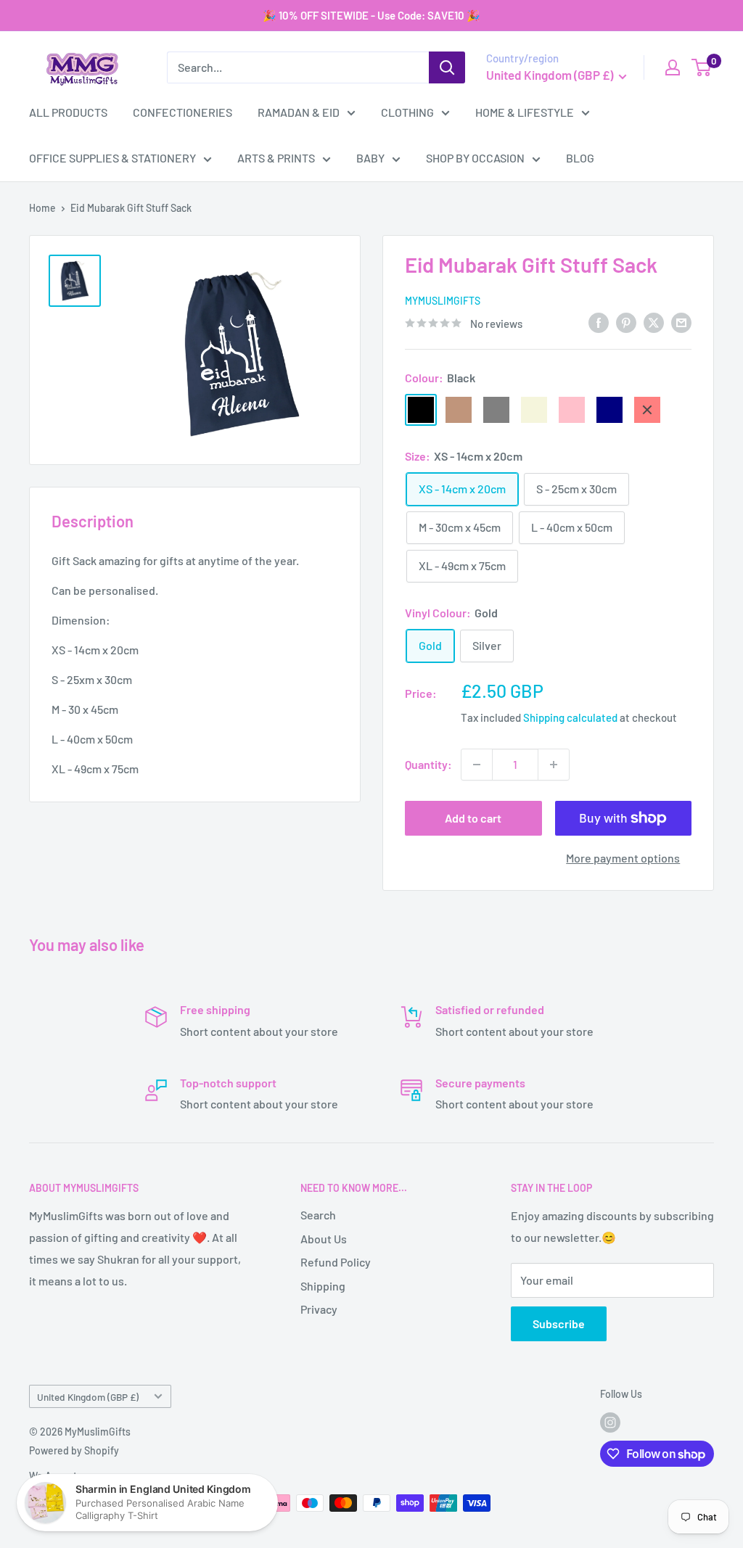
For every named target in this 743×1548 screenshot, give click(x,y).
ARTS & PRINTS (276, 158)
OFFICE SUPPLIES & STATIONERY (112, 158)
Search (318, 1215)
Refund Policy (335, 1262)
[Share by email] (681, 321)
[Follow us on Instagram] (610, 1422)
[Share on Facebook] (598, 321)
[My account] (672, 67)
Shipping (322, 1286)
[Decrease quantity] (476, 764)
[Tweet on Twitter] (654, 321)
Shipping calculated (570, 717)
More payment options (623, 858)
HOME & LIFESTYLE (524, 112)
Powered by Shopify (74, 1450)
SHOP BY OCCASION (475, 158)
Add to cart (473, 818)
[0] (702, 67)
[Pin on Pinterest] (626, 321)
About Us (323, 1239)
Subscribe (559, 1323)
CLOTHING (407, 112)
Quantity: (428, 764)
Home (42, 208)
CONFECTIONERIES (182, 112)
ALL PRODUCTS (68, 112)
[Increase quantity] (553, 764)
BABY (370, 158)
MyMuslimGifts (442, 301)
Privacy (318, 1309)
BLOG (580, 158)
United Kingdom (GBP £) (88, 1397)
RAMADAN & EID (299, 112)
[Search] (447, 67)
